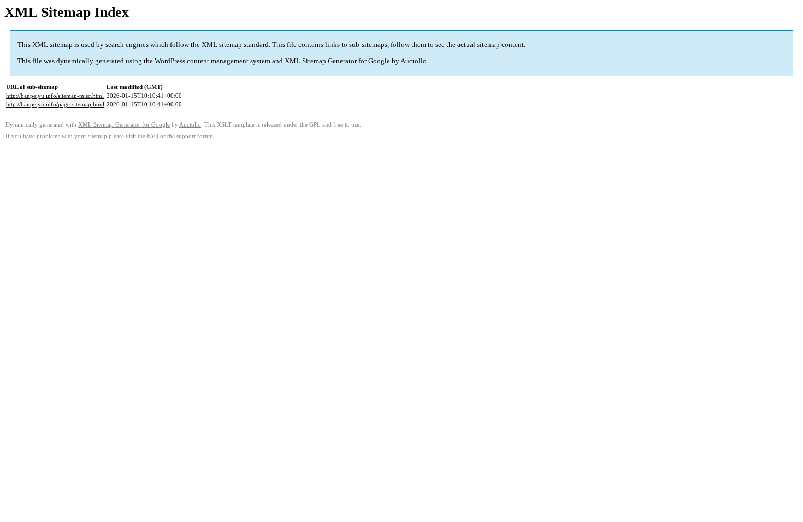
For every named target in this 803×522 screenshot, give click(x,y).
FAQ (152, 136)
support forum (194, 136)
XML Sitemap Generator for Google (337, 61)
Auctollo (413, 61)
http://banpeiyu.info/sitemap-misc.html (55, 95)
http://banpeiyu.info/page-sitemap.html (55, 104)
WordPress (170, 61)
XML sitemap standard (235, 44)
